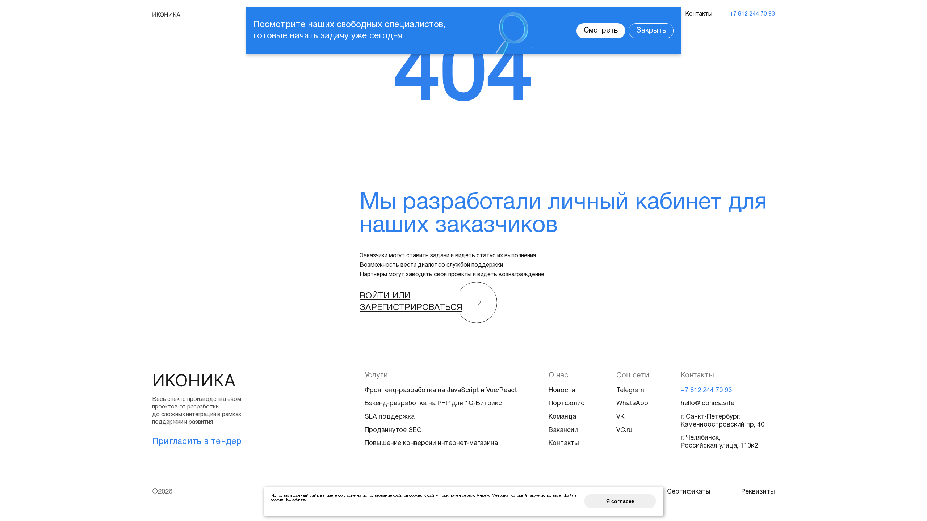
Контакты (698, 14)
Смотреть (601, 30)
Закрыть (651, 30)
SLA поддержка (390, 417)
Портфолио (567, 404)
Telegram (630, 390)
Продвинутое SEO (393, 430)
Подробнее (294, 499)
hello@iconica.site (707, 404)
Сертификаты (688, 492)
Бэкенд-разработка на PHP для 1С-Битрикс (433, 404)
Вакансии (563, 430)
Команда (562, 417)
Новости (562, 390)
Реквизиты (758, 492)
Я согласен (620, 501)
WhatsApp (632, 404)
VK (620, 417)
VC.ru (624, 430)
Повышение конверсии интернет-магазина (431, 443)
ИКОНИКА (166, 14)
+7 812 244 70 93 (752, 14)
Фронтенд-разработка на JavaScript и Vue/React (441, 390)
